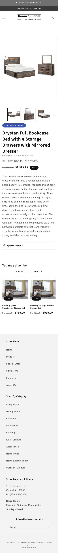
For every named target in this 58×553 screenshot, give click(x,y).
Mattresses (12, 425)
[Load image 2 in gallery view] (28, 114)
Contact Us (12, 370)
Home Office (12, 453)
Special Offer (13, 363)
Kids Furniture (13, 439)
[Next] (54, 115)
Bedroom (11, 418)
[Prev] (3, 115)
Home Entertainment (17, 460)
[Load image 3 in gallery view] (43, 114)
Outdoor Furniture (15, 467)
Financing (11, 378)
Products (11, 356)
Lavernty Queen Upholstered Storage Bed (13, 306)
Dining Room (13, 411)
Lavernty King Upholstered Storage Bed (42, 306)
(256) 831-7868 (18, 494)
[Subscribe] (48, 527)
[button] (3, 17)
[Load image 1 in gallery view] (14, 114)
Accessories (12, 446)
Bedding (10, 432)
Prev (21, 272)
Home (9, 349)
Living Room (12, 404)
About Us (11, 385)
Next (37, 272)
